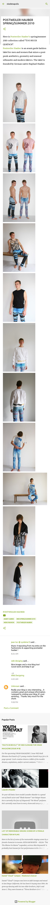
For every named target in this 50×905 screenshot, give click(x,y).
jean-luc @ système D (20, 642)
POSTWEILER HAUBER (14, 612)
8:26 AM (14, 654)
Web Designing (17, 675)
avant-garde (9, 619)
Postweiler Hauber (12, 48)
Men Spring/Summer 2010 (26, 619)
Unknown (15, 686)
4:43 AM (14, 679)
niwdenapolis (13, 4)
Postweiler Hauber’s (20, 36)
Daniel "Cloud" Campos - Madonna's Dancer (19, 876)
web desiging (17, 661)
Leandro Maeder (8, 790)
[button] (4, 29)
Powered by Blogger (26, 901)
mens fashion (9, 622)
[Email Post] (4, 616)
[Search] (46, 4)
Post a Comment (11, 708)
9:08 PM (14, 702)
